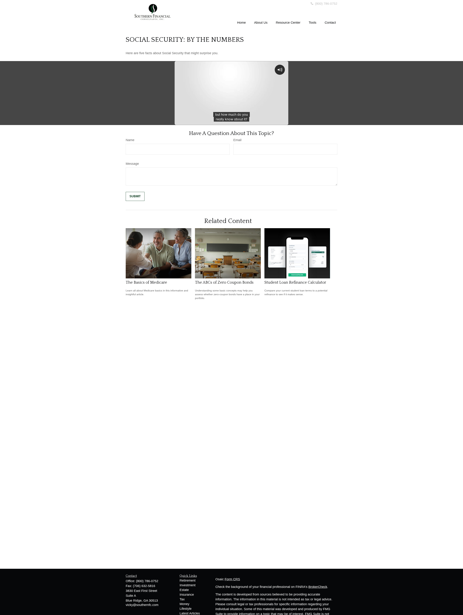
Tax (182, 599)
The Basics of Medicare (146, 282)
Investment (188, 585)
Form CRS (232, 579)
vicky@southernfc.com (142, 605)
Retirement (188, 580)
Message (132, 163)
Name (130, 140)
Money (184, 604)
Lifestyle (186, 608)
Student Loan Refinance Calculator (295, 282)
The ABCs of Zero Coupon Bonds (224, 282)
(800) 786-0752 (325, 3)
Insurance (187, 594)
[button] (241, 22)
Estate (184, 590)
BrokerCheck (317, 587)
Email (237, 140)
